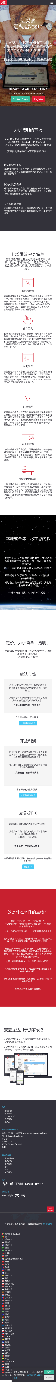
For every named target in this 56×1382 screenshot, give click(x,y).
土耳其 (8, 1336)
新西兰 (8, 1347)
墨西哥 (8, 1309)
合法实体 (8, 1119)
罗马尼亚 (8, 1297)
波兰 (7, 1256)
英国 (7, 1364)
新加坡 (8, 1345)
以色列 (8, 1353)
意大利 (8, 1356)
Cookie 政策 (10, 1116)
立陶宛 (8, 1292)
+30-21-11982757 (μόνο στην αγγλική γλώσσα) (27, 1133)
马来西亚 (8, 1300)
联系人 (7, 1122)
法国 (7, 1267)
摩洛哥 (8, 1306)
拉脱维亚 (8, 1289)
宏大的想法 (9, 1158)
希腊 (7, 1342)
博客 (6, 1169)
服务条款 (8, 1111)
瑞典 (7, 1320)
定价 (6, 1167)
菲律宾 (8, 1270)
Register (38, 99)
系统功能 (8, 1161)
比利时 (8, 1253)
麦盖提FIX (28, 867)
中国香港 (8, 1372)
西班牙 (8, 1339)
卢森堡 (8, 1295)
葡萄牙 (8, 1317)
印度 (7, 1358)
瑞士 (7, 1322)
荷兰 (7, 1278)
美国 (7, 1303)
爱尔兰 (8, 1236)
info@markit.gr (16, 1136)
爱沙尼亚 (8, 1239)
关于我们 (8, 1172)
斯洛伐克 (8, 1331)
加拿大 (8, 1281)
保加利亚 (8, 1250)
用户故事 (8, 1164)
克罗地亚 (8, 1286)
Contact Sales (20, 99)
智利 (7, 1367)
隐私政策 (8, 1113)
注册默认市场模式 (28, 723)
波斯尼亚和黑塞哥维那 (14, 1259)
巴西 (7, 1248)
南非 (7, 1311)
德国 (7, 1264)
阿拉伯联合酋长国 (12, 1234)
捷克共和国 (9, 1284)
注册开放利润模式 (28, 795)
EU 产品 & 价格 (11, 1375)
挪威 (7, 1314)
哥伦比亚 (8, 1275)
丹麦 (7, 1261)
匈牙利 (8, 1350)
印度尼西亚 (9, 1361)
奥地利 (8, 1242)
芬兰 (7, 1272)
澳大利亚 (8, 1245)
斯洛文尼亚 (9, 1333)
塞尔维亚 (8, 1325)
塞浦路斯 (8, 1328)
